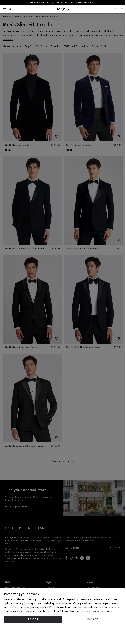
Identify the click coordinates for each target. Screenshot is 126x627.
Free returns (61, 2)
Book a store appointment (84, 2)
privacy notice (105, 611)
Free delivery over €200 (39, 2)
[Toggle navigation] (4, 9)
